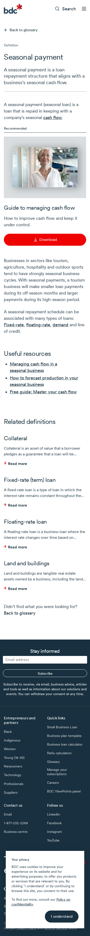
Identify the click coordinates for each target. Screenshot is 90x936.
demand (60, 324)
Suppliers (11, 792)
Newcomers (13, 766)
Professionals (13, 784)
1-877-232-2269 (16, 823)
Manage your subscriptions (57, 772)
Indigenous (12, 740)
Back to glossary (24, 30)
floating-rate (38, 324)
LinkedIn (53, 814)
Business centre (16, 832)
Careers (53, 783)
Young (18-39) (14, 758)
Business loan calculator (65, 744)
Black (8, 732)
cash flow (52, 117)
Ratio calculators (59, 753)
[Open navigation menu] (84, 9)
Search (69, 8)
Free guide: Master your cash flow (43, 391)
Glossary (53, 762)
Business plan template (64, 736)
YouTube (53, 840)
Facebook (54, 823)
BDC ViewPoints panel (64, 791)
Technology (12, 775)
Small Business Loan (62, 727)
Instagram (54, 832)
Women (10, 749)
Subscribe (45, 673)
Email (8, 814)
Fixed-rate (14, 324)
